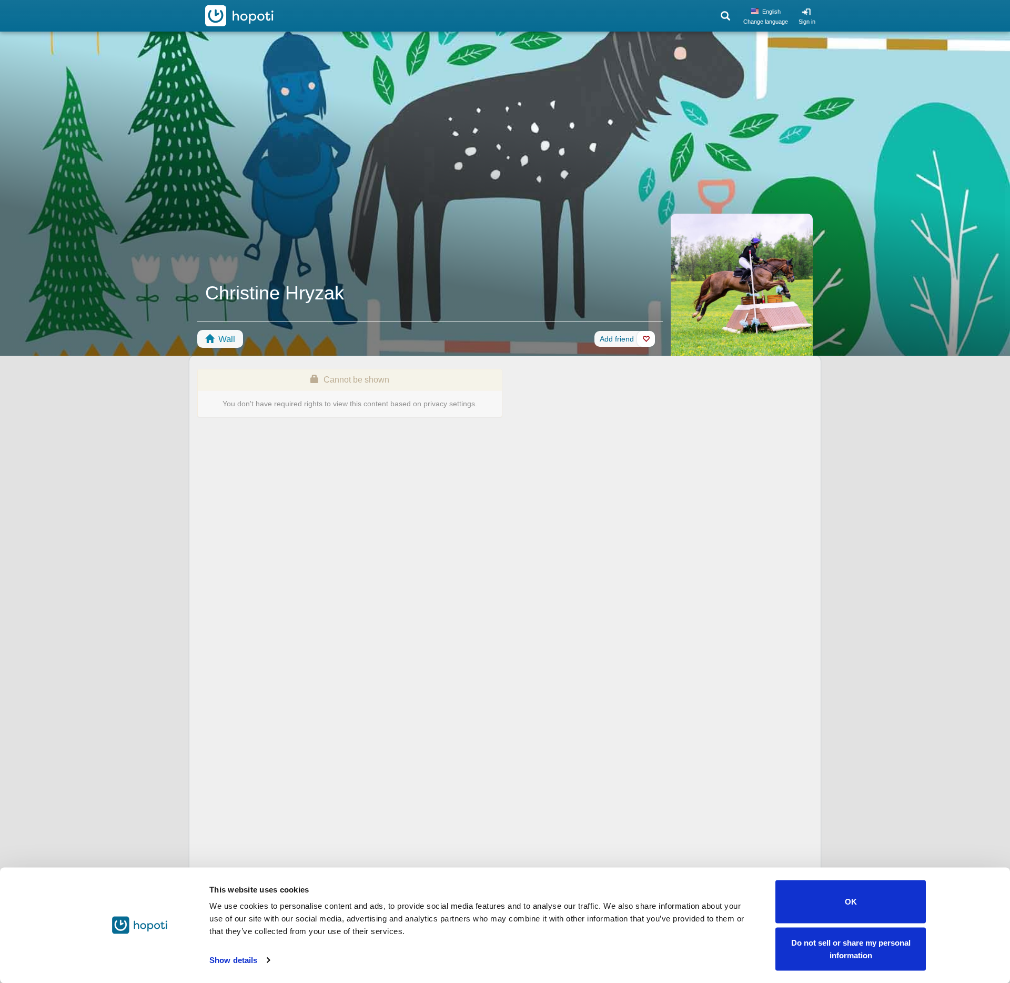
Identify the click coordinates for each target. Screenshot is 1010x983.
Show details (233, 960)
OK (851, 901)
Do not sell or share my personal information (851, 948)
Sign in (807, 21)
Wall (225, 339)
